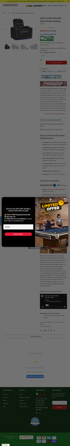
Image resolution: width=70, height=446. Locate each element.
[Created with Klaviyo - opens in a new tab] (35, 248)
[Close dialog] (66, 199)
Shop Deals (18, 234)
